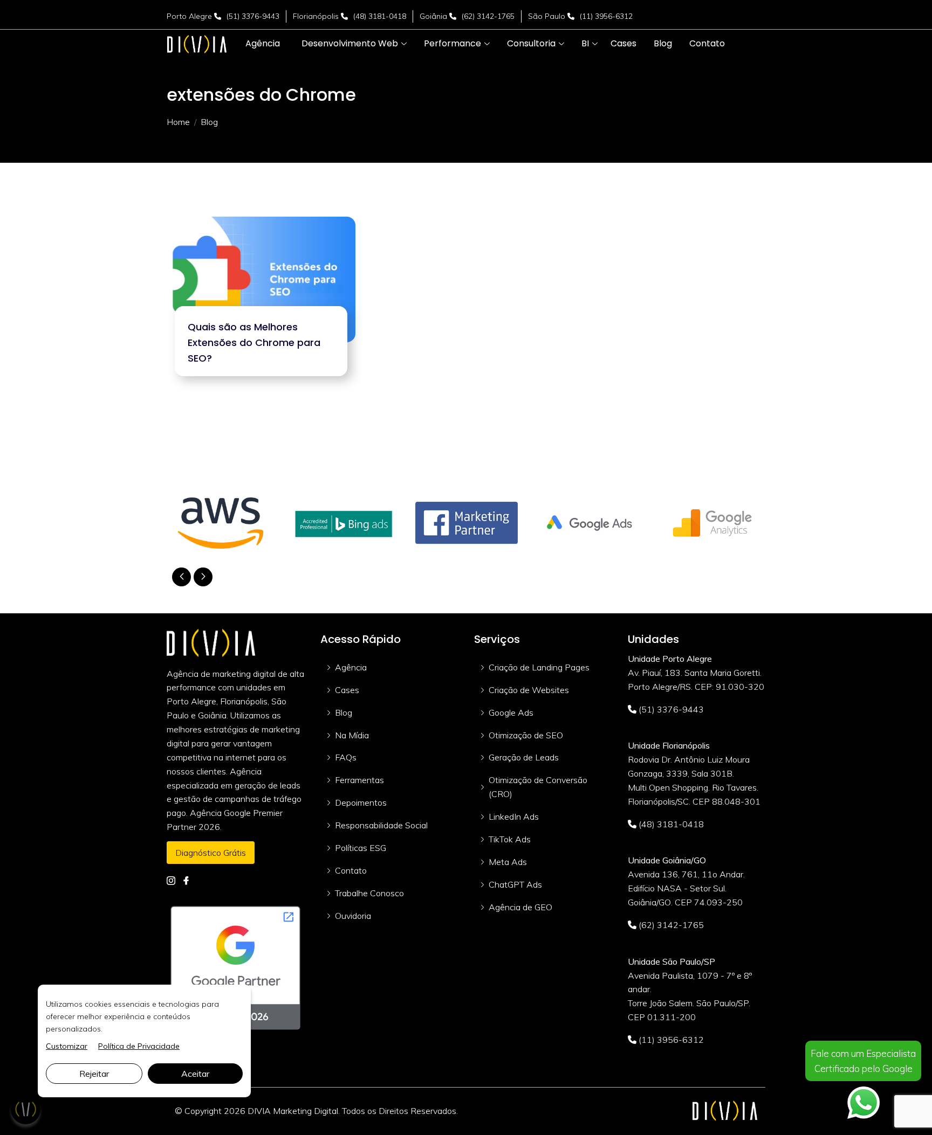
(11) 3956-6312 (606, 16)
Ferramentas (359, 779)
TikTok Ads (510, 839)
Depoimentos (361, 802)
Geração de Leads (524, 757)
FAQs (346, 757)
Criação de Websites (529, 689)
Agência (351, 667)
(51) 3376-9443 (253, 16)
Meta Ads (508, 861)
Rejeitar (94, 1073)
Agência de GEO (520, 907)
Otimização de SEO (526, 735)
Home (178, 121)
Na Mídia (352, 735)
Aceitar (195, 1073)
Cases (347, 689)
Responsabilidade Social (381, 825)
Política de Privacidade (139, 1046)
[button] (349, 43)
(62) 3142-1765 (488, 16)
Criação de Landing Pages (539, 667)
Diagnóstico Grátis (210, 852)
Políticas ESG (360, 847)
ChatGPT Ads (515, 884)
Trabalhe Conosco (369, 893)
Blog (343, 712)
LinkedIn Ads (514, 816)
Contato (351, 870)
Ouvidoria (353, 915)
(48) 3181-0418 (379, 16)
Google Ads (511, 712)
